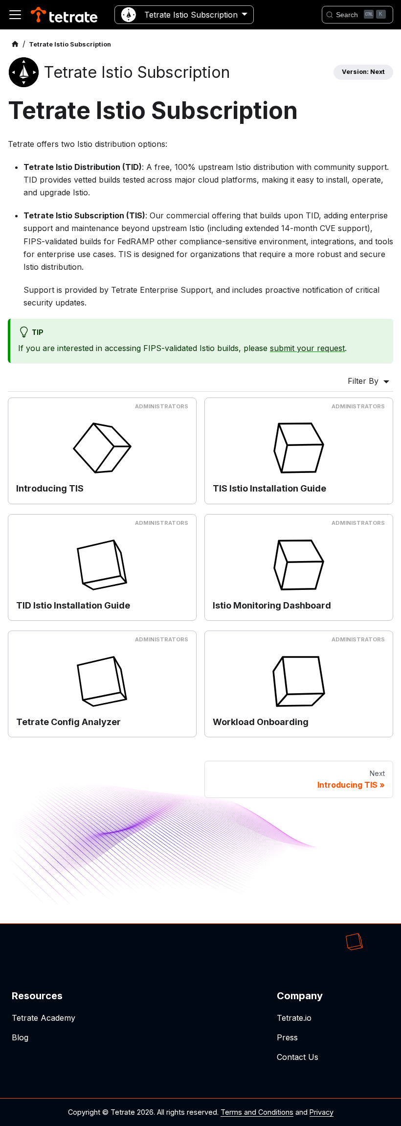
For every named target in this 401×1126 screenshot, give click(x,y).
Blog (20, 1037)
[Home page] (15, 44)
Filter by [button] (364, 381)
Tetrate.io (294, 1018)
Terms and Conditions (257, 1112)
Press (287, 1037)
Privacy (322, 1112)
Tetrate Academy (43, 1018)
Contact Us (297, 1057)
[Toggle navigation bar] (15, 14)
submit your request (307, 348)
